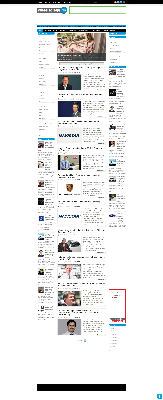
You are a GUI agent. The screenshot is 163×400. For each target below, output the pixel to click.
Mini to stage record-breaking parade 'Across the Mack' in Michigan (120, 198)
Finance (41, 90)
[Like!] (121, 3)
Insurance (41, 92)
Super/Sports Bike (43, 126)
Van (40, 135)
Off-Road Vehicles (43, 109)
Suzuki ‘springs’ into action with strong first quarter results (120, 179)
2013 (111, 340)
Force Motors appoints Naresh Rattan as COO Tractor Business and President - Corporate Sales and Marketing (79, 312)
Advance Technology (44, 41)
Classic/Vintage (43, 58)
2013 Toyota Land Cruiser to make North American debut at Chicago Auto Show (46, 146)
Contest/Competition (115, 45)
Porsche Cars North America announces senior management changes (78, 176)
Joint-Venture (42, 98)
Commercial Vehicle (44, 64)
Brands (62, 30)
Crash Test (41, 75)
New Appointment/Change (116, 57)
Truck (40, 132)
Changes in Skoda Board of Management (49, 235)
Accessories (42, 39)
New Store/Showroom (44, 107)
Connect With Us (109, 30)
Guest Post (112, 48)
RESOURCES (85, 386)
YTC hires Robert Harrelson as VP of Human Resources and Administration (121, 145)
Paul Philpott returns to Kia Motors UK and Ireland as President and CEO (81, 285)
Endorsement (42, 84)
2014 (111, 337)
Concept (41, 67)
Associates (72, 30)
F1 (39, 87)
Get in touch (56, 2)
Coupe (40, 73)
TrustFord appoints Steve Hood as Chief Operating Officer (80, 95)
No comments (76, 72)
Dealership (41, 78)
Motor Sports (113, 54)
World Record (113, 62)
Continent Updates (51, 30)
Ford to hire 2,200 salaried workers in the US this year (120, 215)
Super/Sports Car (43, 129)
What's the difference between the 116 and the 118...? (49, 201)
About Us (47, 2)
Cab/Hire (41, 56)
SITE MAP (78, 386)
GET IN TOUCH (93, 386)
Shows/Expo (42, 121)
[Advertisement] (81, 19)
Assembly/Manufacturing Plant (46, 44)
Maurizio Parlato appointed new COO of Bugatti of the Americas (79, 149)
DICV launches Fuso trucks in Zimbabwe (49, 270)
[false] (81, 47)
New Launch (42, 104)
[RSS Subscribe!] (115, 3)
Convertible (42, 70)
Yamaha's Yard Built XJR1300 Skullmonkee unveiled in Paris (120, 127)
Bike (40, 50)
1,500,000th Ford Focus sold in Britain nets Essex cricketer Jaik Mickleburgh (50, 184)
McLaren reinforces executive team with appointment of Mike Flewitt (81, 258)
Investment (41, 95)
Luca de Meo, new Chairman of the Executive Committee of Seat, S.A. (79, 26)
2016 (111, 328)
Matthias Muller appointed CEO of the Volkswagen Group (123, 26)
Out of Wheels (113, 59)
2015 (111, 334)
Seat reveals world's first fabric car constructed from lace (48, 165)
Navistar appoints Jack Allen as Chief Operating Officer (78, 203)
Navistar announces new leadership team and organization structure (78, 122)
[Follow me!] (118, 3)
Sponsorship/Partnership (45, 123)
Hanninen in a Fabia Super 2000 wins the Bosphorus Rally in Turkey (49, 291)
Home (40, 2)
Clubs (40, 61)
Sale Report (42, 118)
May (111, 330)
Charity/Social (113, 42)
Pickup (40, 112)
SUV (40, 115)
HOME (67, 386)
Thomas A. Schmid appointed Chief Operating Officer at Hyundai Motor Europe (81, 69)
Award (111, 40)
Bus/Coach (41, 53)
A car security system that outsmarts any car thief (49, 308)
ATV (40, 36)
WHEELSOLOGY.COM (73, 389)
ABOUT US (73, 386)
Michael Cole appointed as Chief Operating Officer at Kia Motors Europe (81, 231)
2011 (111, 346)
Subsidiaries (67, 2)
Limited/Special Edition (115, 51)
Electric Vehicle (42, 81)
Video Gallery (96, 30)
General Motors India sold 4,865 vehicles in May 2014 (49, 218)
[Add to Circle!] (124, 3)
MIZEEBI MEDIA (92, 389)
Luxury (40, 101)
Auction (40, 47)
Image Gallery (84, 30)
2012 (111, 343)
